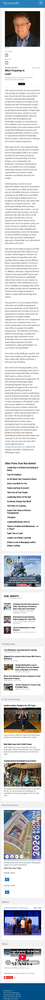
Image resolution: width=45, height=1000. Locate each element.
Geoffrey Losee (18, 632)
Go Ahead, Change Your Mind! (19, 501)
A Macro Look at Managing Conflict (21, 542)
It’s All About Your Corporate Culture (21, 479)
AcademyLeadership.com (15, 447)
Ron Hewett (29, 77)
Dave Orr (15, 611)
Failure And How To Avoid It (18, 488)
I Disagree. (11, 517)
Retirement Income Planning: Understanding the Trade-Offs (24, 618)
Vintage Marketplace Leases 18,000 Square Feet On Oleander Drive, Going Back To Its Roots (27, 667)
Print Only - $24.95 (9, 873)
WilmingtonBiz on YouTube (24, 973)
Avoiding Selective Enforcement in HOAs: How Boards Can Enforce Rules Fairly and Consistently (26, 606)
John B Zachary (18, 621)
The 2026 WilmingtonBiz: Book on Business (20, 860)
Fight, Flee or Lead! (15, 533)
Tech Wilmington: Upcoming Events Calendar (20, 650)
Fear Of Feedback (14, 474)
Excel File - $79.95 (9, 885)
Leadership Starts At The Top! (19, 497)
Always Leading (13, 545)
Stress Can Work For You (17, 483)
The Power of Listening (16, 506)
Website (7, 47)
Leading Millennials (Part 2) (18, 522)
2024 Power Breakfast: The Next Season (16, 908)
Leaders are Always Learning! (19, 538)
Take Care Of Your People (17, 492)
